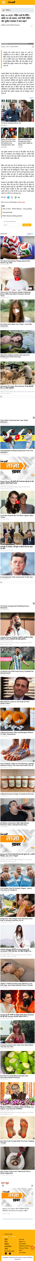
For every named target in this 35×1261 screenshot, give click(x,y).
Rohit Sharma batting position (12, 216)
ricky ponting (27, 209)
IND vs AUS (7, 209)
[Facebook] (31, 31)
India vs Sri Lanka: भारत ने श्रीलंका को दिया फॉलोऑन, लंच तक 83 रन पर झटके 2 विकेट (15, 1210)
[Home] (3, 10)
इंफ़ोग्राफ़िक (8, 1246)
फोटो (6, 1242)
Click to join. (21, 202)
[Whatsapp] (15, 198)
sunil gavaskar (7, 212)
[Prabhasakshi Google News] (33, 47)
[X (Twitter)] (31, 35)
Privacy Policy (24, 1248)
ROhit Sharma (17, 209)
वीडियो (7, 1244)
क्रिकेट (8, 10)
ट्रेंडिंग (6, 1239)
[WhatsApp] (31, 39)
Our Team (22, 1252)
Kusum (3, 46)
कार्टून (6, 1249)
